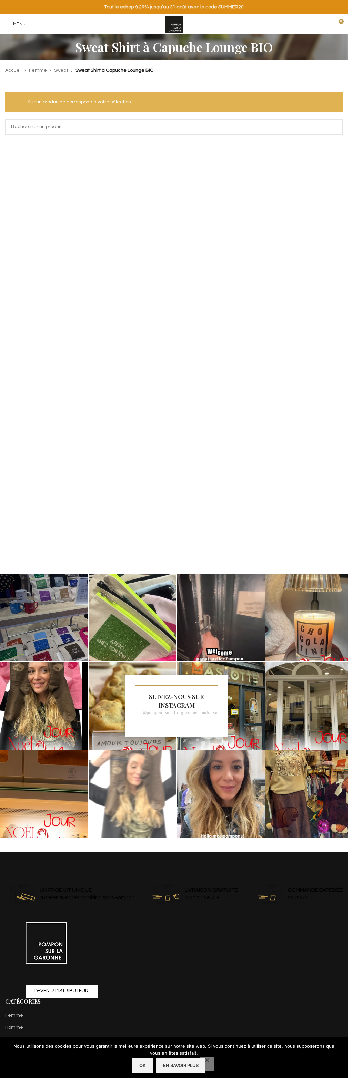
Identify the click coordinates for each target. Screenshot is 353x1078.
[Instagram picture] (44, 617)
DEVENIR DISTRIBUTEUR (61, 990)
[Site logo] (174, 24)
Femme (38, 70)
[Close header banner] (339, 7)
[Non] (207, 1064)
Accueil (13, 70)
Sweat (61, 70)
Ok (142, 1065)
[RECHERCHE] (335, 127)
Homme (14, 1027)
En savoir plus (181, 1065)
